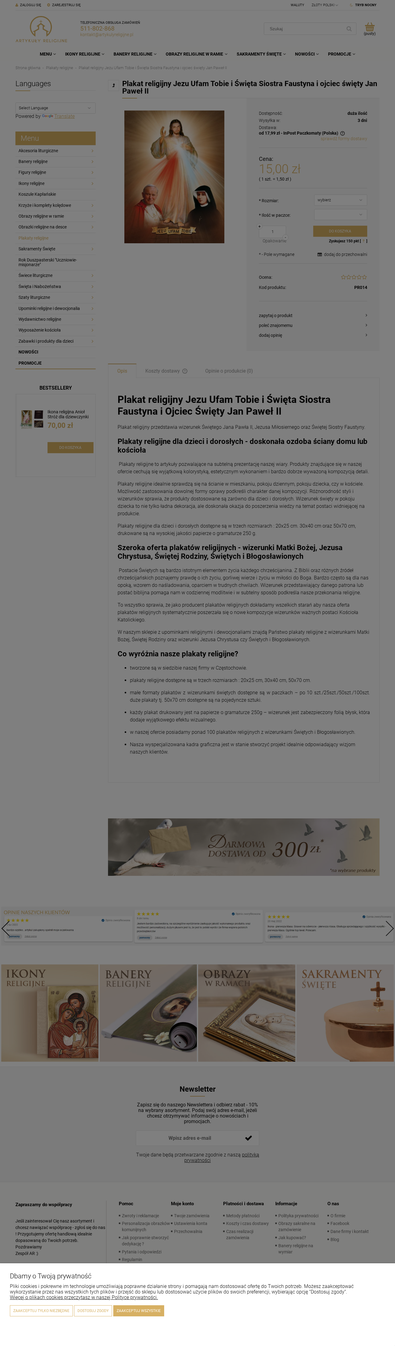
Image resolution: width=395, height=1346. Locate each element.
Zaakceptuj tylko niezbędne (41, 1311)
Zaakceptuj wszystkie (139, 1311)
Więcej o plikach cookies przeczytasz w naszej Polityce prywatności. (84, 1297)
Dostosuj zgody (93, 1311)
